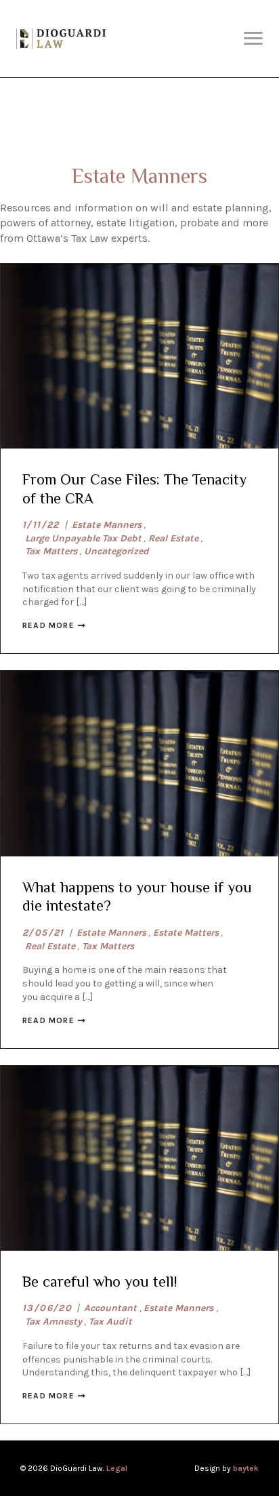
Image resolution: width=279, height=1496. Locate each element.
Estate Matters (186, 932)
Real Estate (173, 538)
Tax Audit (110, 1321)
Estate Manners (107, 525)
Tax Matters (51, 551)
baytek (246, 1468)
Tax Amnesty (53, 1321)
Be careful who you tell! (99, 1281)
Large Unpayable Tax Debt (83, 538)
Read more (48, 625)
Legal (116, 1468)
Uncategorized (116, 551)
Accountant (110, 1308)
